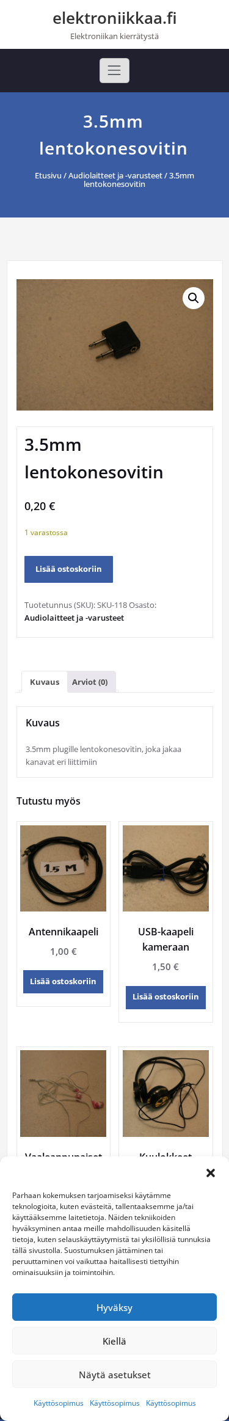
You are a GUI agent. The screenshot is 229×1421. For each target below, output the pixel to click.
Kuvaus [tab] (44, 681)
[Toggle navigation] (114, 70)
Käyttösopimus (59, 1403)
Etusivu (48, 175)
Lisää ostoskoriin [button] (63, 981)
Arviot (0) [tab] (89, 681)
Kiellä (114, 1341)
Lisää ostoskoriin (68, 568)
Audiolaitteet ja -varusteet (115, 175)
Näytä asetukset (115, 1374)
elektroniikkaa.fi (115, 18)
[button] (211, 1172)
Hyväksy (114, 1307)
